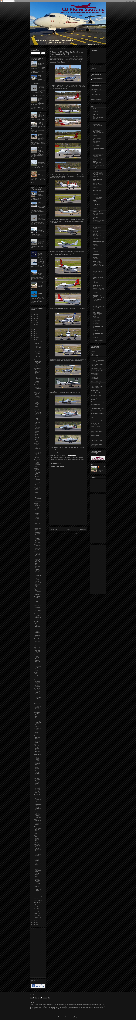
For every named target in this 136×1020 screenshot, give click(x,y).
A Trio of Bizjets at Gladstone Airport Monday (40, 254)
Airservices (61, 457)
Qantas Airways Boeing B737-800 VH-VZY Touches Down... (37, 472)
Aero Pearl (56, 457)
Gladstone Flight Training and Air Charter (97, 387)
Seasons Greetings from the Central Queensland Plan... (37, 438)
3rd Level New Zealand (96, 146)
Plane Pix (95, 193)
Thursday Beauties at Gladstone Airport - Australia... (37, 576)
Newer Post (53, 529)
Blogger (76, 1016)
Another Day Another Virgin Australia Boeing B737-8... (37, 515)
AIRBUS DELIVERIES (98, 154)
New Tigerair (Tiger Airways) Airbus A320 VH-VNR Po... (37, 490)
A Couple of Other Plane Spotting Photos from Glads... (37, 667)
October (36, 898)
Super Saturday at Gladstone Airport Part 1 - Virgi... (37, 547)
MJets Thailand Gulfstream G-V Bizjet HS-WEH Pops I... (37, 871)
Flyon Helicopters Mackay (97, 401)
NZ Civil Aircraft (97, 138)
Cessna (72, 457)
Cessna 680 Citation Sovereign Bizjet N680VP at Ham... (37, 715)
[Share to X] (72, 455)
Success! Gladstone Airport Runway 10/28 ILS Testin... (37, 739)
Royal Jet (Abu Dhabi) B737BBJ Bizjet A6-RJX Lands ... (37, 608)
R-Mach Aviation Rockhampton (95, 374)
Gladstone (80, 457)
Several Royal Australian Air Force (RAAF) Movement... (37, 789)
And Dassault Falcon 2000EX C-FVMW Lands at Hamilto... (37, 600)
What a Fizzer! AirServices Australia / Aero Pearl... (37, 855)
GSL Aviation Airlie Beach (97, 411)
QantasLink (74, 459)
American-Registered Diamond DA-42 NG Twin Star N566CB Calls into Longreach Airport (38, 116)
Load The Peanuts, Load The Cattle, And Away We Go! (98, 289)
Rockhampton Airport (96, 89)
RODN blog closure (97, 227)
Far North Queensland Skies (97, 171)
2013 (34, 339)
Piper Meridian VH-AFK (98, 250)
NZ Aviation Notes (97, 320)
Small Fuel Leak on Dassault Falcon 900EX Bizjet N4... (37, 447)
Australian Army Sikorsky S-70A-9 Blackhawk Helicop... (37, 625)
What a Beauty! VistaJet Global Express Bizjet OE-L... (37, 658)
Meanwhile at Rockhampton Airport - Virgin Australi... (37, 454)
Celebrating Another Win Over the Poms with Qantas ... (37, 723)
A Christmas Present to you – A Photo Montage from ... (37, 429)
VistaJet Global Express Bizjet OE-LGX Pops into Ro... (37, 650)
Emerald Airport (95, 97)
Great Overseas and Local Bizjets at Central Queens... (37, 482)
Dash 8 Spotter (97, 312)
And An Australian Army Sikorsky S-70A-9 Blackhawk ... (37, 748)
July (35, 904)
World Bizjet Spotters (98, 241)
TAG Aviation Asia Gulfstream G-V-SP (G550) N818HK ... (37, 379)
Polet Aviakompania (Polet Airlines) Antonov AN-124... (37, 806)
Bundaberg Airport (95, 426)
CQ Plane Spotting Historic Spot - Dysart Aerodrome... (37, 890)
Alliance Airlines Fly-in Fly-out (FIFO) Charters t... (37, 675)
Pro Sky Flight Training (96, 424)
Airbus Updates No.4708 (98, 155)
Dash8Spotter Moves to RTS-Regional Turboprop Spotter (98, 315)
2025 (34, 314)
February (36, 915)
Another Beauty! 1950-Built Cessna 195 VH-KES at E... (37, 633)
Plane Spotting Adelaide (97, 296)
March (36, 913)
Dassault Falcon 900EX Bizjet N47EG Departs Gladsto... (37, 506)
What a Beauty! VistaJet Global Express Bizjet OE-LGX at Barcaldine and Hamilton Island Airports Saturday (38, 275)
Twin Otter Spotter (97, 270)
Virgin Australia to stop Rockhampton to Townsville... (37, 591)
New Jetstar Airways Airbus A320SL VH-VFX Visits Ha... (37, 395)
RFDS (82, 459)
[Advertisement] (68, 514)
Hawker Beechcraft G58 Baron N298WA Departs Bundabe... (37, 683)
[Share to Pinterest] (75, 455)
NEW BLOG (95, 336)
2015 (34, 335)
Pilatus (69, 459)
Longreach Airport (95, 357)
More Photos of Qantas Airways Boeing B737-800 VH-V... (37, 463)
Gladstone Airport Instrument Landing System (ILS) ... (37, 404)
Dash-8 (76, 457)
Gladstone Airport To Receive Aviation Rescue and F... (37, 847)
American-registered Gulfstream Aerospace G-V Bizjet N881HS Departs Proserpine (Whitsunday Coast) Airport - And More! (38, 232)
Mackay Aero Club (95, 392)
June (35, 906)
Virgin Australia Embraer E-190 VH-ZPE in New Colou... (37, 371)
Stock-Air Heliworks (96, 381)
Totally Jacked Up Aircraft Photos (97, 286)
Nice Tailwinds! (96, 329)
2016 (34, 333)
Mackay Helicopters (96, 395)
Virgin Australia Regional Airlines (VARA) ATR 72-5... (37, 387)
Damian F (102, 467)
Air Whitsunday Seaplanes (97, 413)
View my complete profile (100, 470)
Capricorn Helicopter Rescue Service (96, 354)
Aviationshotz (96, 254)
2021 (34, 322)
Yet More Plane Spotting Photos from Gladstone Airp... (37, 420)
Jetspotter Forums (95, 438)
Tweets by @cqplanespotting (95, 69)
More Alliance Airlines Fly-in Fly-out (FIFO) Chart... (37, 523)
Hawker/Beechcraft (54, 459)
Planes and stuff (97, 123)
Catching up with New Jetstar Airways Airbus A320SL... (37, 765)
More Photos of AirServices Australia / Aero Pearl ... (37, 707)
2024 (34, 316)
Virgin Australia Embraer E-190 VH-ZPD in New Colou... (37, 731)
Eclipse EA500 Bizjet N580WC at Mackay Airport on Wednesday (38, 286)
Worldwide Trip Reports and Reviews (98, 232)
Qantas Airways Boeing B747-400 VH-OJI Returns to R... (37, 880)
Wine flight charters (97, 322)
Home (68, 529)
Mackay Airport (94, 91)
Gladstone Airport (95, 94)
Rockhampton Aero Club (97, 370)
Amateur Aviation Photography (97, 304)
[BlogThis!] (70, 455)
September (37, 900)
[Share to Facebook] (73, 455)
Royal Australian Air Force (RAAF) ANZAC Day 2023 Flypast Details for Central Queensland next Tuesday (38, 165)
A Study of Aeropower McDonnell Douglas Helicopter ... (37, 773)
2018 (34, 329)
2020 (34, 324)
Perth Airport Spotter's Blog (96, 115)
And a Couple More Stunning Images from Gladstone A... (37, 531)
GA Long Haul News (98, 340)
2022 (34, 320)
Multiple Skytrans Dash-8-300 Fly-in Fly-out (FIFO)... (37, 498)
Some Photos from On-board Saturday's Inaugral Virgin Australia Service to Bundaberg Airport (38, 79)
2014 (34, 337)
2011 (34, 922)
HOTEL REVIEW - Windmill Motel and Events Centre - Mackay (98, 236)
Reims (78, 459)
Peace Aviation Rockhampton (94, 378)
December (37, 341)
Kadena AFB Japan (98, 226)
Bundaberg (67, 457)
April (35, 911)
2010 (34, 924)
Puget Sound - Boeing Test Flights (98, 262)
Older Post (83, 529)
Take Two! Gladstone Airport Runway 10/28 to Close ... (37, 781)
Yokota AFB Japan (97, 204)
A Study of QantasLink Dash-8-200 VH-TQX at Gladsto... (37, 412)
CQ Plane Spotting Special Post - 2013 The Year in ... (37, 346)
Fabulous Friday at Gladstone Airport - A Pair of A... (37, 554)
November (37, 896)
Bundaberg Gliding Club (97, 429)
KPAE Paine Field (97, 211)
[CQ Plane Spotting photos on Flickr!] (98, 80)
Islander (61, 459)
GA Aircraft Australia (98, 197)
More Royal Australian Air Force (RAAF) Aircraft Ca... (37, 691)
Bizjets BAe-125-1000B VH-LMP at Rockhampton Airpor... (37, 822)
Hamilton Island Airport (96, 99)
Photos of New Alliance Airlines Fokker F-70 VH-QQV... (37, 757)
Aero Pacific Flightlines (96, 218)
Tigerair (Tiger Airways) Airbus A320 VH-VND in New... (37, 562)
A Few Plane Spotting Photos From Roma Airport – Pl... (37, 862)
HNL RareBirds (97, 108)
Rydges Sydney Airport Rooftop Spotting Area (96, 445)
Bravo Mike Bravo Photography (97, 130)
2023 (34, 318)
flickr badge (100, 78)
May (35, 908)
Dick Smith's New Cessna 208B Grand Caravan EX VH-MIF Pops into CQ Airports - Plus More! (37, 263)
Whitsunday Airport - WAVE (97, 408)
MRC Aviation (96, 248)
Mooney (65, 459)
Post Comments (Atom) (71, 533)
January (36, 917)
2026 (34, 312)
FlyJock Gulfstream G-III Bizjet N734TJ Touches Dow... (37, 363)
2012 (34, 920)
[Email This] (69, 455)
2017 (34, 331)
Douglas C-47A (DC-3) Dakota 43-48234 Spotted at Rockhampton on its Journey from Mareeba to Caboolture (38, 127)
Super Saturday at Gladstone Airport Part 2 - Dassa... (37, 539)
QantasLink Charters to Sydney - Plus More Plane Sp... (37, 569)
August (36, 902)
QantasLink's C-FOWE (98, 110)
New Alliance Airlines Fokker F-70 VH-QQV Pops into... (37, 814)
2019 (34, 327)
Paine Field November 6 (98, 213)
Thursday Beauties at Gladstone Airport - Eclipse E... (37, 584)
